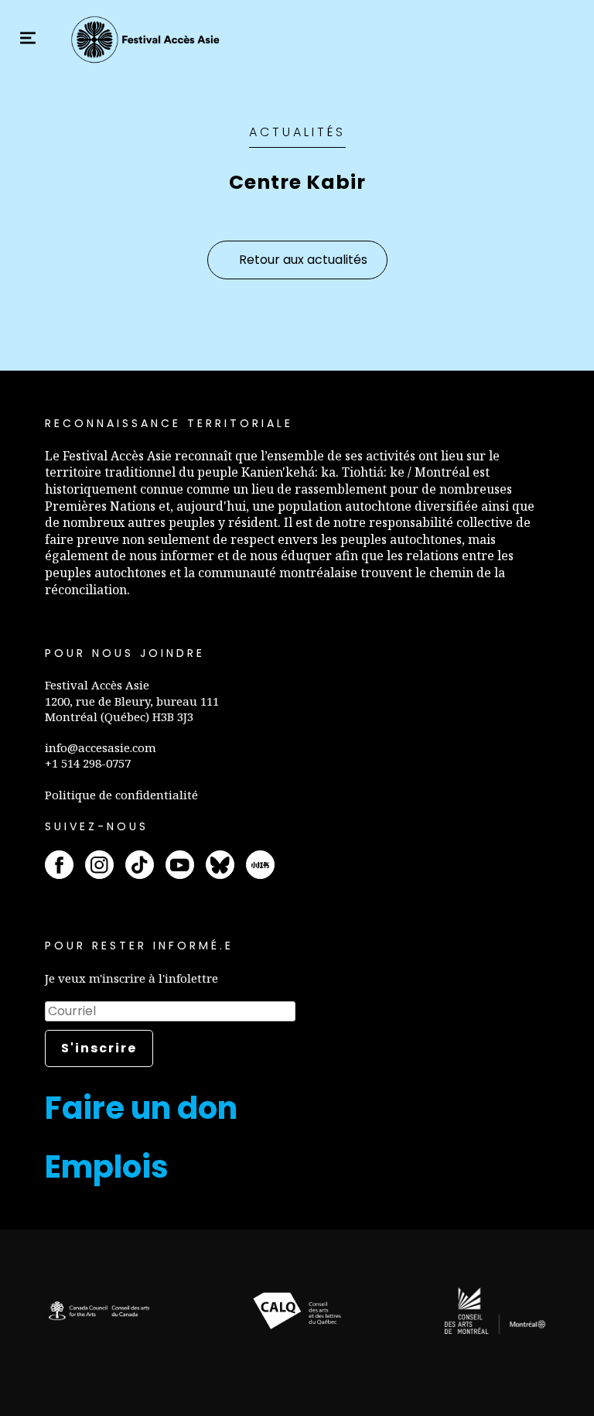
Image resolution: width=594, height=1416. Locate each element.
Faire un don (141, 1108)
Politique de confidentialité (121, 794)
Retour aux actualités (303, 259)
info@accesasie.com (100, 747)
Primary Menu (27, 38)
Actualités (297, 132)
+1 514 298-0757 (88, 763)
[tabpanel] (99, 1311)
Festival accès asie (147, 39)
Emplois (107, 1167)
